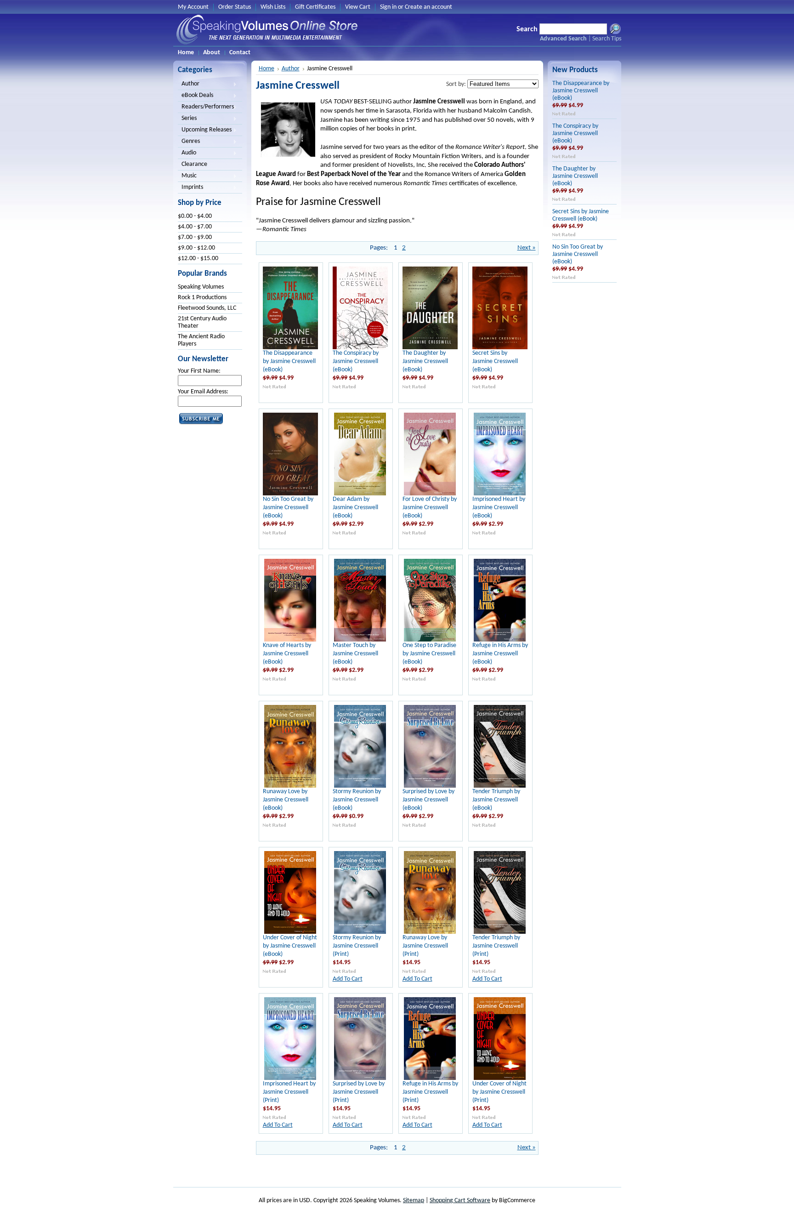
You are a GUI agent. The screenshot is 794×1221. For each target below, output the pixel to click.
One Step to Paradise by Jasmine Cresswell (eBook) (429, 653)
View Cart (357, 7)
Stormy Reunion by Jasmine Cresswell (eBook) (357, 800)
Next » (526, 247)
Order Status (234, 7)
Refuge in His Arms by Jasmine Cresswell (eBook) (500, 653)
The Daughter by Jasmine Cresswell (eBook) (425, 361)
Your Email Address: (203, 392)
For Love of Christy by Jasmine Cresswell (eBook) (430, 507)
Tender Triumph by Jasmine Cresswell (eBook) (496, 800)
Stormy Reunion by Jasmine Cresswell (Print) (357, 946)
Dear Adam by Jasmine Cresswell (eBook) (355, 507)
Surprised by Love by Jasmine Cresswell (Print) (359, 1092)
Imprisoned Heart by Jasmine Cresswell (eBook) (498, 507)
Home (266, 69)
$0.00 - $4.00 (195, 216)
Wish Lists (273, 7)
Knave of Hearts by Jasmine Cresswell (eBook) (287, 653)
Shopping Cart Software (460, 1201)
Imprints (190, 188)
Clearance (194, 164)
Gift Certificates (315, 7)
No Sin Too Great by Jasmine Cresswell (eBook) (288, 507)
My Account (193, 7)
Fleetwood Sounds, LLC (207, 308)
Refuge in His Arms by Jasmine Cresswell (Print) (430, 1092)
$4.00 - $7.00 (195, 227)
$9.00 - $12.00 (196, 248)
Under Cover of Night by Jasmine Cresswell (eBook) (290, 946)
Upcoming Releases (205, 130)
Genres (189, 142)
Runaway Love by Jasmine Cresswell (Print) (425, 946)
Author (188, 84)
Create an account (428, 7)
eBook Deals (195, 96)
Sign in (388, 7)
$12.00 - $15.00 (198, 258)
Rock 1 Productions (202, 298)
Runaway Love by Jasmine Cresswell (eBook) (285, 800)
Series (187, 119)
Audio (187, 153)
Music (187, 176)
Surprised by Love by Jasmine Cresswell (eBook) (428, 800)
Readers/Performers (206, 107)
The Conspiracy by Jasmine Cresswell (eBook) (356, 361)
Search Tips (606, 38)
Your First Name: (199, 371)
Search (527, 29)
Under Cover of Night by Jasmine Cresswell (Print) (499, 1092)
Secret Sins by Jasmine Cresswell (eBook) (495, 361)
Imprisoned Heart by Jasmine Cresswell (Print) (289, 1092)
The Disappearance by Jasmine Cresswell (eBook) (289, 361)
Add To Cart (348, 979)
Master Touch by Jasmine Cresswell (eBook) (355, 653)
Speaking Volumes (201, 287)
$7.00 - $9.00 (195, 237)
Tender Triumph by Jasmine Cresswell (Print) (496, 946)
